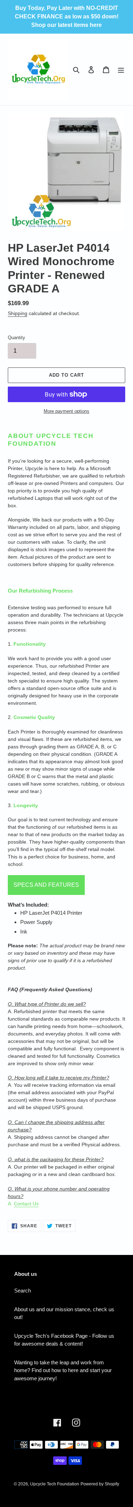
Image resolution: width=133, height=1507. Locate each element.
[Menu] (120, 69)
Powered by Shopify (100, 1484)
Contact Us (26, 1203)
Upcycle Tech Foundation (54, 1484)
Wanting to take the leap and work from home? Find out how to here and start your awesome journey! (63, 1370)
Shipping (17, 313)
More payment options (66, 411)
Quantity (16, 337)
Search (22, 1291)
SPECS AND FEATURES (46, 885)
